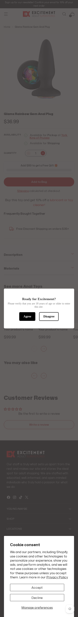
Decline (37, 597)
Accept (37, 587)
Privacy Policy (57, 577)
